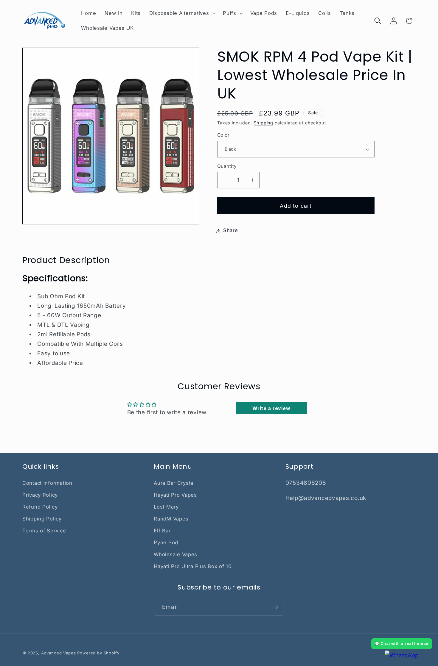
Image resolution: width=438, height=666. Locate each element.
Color (223, 135)
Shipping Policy (42, 519)
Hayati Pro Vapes (175, 495)
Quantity (227, 166)
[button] (181, 13)
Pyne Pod (166, 542)
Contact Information (47, 483)
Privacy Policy (40, 495)
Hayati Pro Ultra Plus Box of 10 (193, 566)
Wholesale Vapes (175, 554)
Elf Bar (162, 531)
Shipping (263, 123)
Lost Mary (166, 507)
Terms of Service (44, 531)
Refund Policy (40, 507)
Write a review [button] (271, 408)
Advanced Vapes (58, 653)
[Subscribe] (275, 607)
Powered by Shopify (98, 653)
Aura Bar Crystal (174, 483)
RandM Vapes (171, 519)
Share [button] (230, 231)
